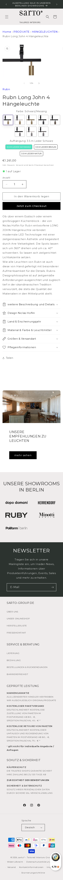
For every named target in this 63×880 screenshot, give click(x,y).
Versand (19, 165)
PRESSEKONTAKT (16, 632)
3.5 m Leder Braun (45, 147)
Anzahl (6, 177)
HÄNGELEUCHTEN (45, 31)
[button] (6, 17)
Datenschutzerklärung (38, 861)
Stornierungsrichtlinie (33, 872)
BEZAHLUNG (14, 660)
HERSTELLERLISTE (17, 625)
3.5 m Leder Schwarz (19, 147)
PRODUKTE (21, 31)
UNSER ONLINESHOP (18, 618)
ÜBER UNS (12, 611)
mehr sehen (23, 455)
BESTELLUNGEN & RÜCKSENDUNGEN (27, 667)
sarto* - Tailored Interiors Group (35, 857)
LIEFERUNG (13, 653)
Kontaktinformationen (31, 867)
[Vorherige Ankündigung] (6, 4)
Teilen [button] (9, 357)
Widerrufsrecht (15, 861)
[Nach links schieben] (24, 83)
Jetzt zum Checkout (32, 206)
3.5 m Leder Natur (31, 153)
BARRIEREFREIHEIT (17, 674)
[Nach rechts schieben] (39, 83)
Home (7, 31)
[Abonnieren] (52, 587)
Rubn (6, 89)
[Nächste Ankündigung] (56, 4)
